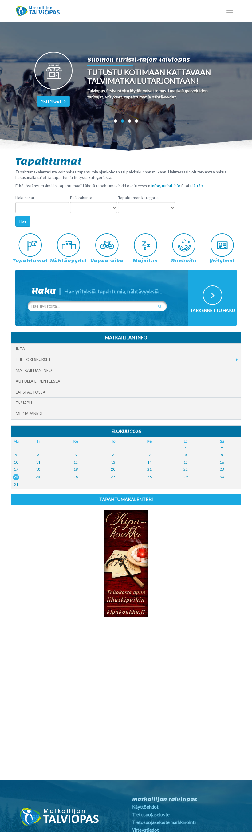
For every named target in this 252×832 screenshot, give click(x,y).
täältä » (196, 185)
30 (222, 476)
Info (20, 349)
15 (185, 462)
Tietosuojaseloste (151, 814)
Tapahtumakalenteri (126, 499)
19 (75, 469)
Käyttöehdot (145, 807)
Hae (22, 221)
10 (16, 462)
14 (149, 462)
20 (113, 469)
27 (113, 476)
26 (75, 476)
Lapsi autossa (30, 392)
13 (113, 462)
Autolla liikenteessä (38, 381)
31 (16, 484)
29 (185, 476)
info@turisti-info (165, 185)
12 (75, 462)
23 (222, 469)
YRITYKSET (51, 101)
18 (38, 469)
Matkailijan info (34, 370)
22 (185, 469)
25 (38, 476)
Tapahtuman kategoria (138, 197)
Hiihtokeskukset (33, 359)
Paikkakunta (81, 197)
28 (149, 476)
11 (38, 462)
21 (149, 469)
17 (16, 469)
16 (222, 462)
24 (16, 476)
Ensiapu (24, 403)
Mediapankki (29, 414)
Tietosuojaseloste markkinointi (164, 822)
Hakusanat (24, 197)
